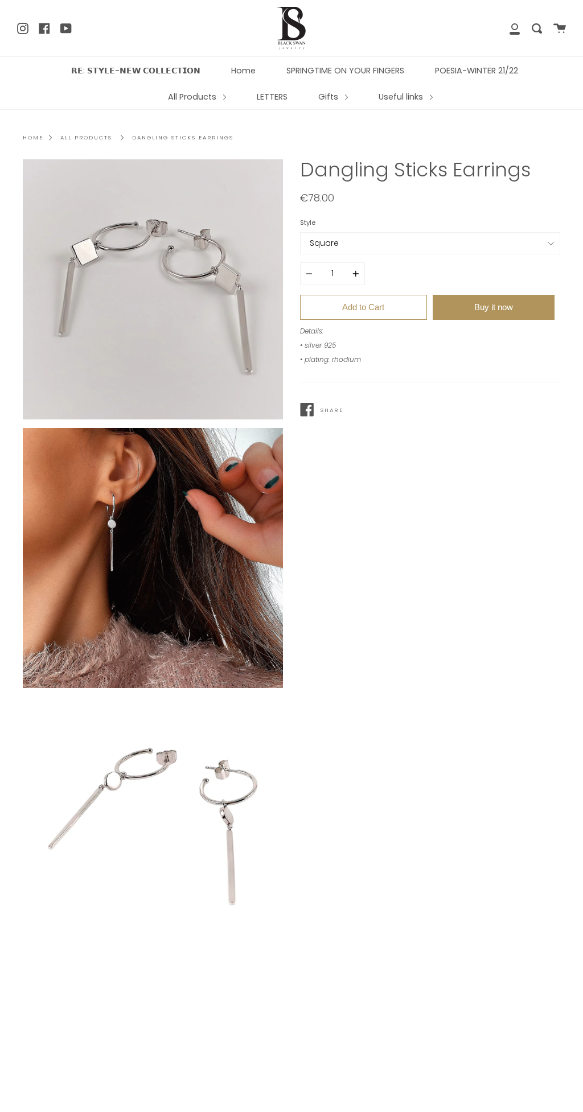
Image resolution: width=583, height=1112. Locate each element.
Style (307, 222)
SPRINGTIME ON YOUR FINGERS (345, 70)
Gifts (329, 96)
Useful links (402, 96)
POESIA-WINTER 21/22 (476, 70)
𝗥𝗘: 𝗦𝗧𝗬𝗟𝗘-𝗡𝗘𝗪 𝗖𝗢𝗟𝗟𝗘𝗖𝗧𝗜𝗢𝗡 (135, 70)
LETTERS (272, 96)
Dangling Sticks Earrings (182, 137)
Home (243, 70)
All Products (193, 96)
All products (86, 137)
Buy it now (493, 307)
